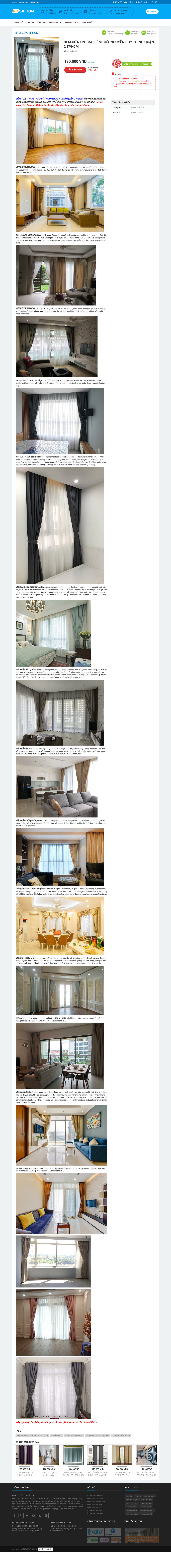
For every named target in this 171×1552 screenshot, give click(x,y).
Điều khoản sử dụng (94, 1510)
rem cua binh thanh (147, 1510)
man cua (138, 1496)
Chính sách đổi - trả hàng (96, 1501)
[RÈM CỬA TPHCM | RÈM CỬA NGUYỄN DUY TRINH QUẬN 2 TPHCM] (36, 64)
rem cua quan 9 (145, 1507)
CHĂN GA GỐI (87, 22)
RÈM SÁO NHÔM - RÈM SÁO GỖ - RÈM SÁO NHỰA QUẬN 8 (73, 1473)
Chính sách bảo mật (94, 1507)
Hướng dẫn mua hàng (123, 2)
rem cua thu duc (132, 1514)
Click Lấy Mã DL (45, 1549)
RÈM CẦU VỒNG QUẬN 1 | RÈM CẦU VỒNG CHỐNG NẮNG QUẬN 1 (146, 1473)
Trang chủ (18, 22)
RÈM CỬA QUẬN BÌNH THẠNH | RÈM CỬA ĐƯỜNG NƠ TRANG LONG (122, 1473)
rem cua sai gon (132, 1499)
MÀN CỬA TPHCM (71, 22)
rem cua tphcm (22, 1435)
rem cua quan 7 (131, 1507)
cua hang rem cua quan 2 (74, 1435)
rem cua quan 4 (146, 1514)
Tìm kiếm (153, 11)
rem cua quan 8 (131, 1510)
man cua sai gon (132, 1503)
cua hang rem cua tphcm (39, 1435)
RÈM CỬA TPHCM (55, 22)
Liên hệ (153, 2)
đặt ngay (77, 69)
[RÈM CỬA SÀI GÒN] (23, 11)
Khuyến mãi (141, 2)
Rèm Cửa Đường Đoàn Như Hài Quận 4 (48, 1473)
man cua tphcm (146, 1499)
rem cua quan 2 (56, 1435)
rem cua (129, 1496)
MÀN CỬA (41, 22)
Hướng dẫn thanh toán (95, 1495)
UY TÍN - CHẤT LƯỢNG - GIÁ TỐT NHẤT (136, 64)
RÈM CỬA (30, 22)
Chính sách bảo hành (94, 1504)
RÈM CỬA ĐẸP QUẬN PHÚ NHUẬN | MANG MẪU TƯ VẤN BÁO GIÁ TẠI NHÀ (98, 1473)
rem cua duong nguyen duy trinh (97, 1435)
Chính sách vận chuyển (95, 1498)
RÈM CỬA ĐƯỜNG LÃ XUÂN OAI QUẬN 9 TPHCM (24, 1473)
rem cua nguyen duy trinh (121, 1435)
